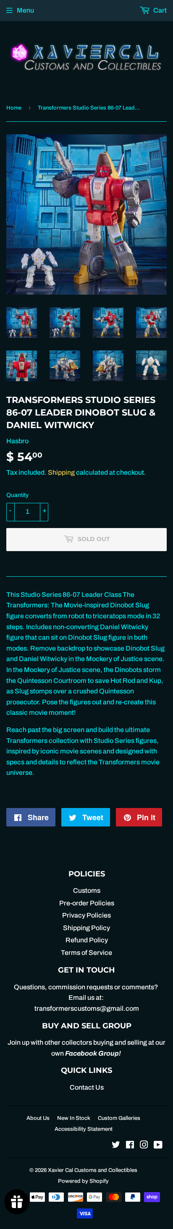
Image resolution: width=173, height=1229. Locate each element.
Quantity (17, 495)
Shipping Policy (86, 927)
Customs (86, 890)
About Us (38, 1118)
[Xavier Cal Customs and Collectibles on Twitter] (116, 1145)
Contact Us (87, 1087)
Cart (159, 10)
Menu (25, 10)
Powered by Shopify (83, 1181)
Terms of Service (86, 952)
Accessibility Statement (84, 1129)
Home (13, 108)
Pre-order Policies (86, 903)
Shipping (61, 472)
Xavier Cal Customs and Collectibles (92, 1170)
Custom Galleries (119, 1118)
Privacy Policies (86, 915)
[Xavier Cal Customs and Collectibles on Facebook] (130, 1145)
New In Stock (73, 1118)
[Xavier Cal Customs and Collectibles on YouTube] (158, 1145)
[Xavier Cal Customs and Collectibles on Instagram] (144, 1145)
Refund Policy (87, 940)
